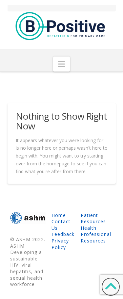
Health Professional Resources (96, 234)
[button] (61, 64)
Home (58, 215)
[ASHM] (28, 217)
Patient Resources (93, 218)
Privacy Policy (60, 244)
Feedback (62, 234)
